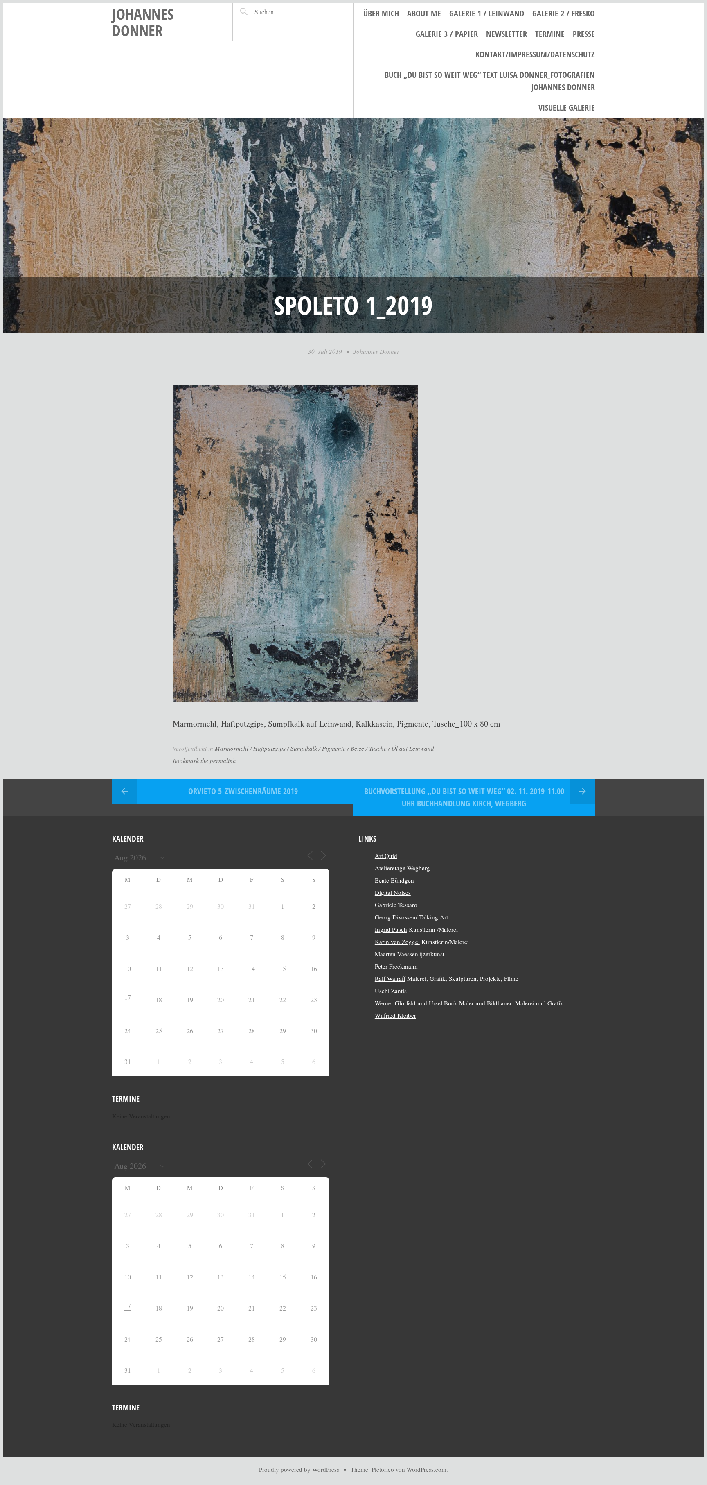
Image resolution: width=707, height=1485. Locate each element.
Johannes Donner (142, 22)
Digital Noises (393, 892)
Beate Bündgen (394, 880)
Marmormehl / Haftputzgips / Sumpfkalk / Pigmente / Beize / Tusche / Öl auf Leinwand (324, 748)
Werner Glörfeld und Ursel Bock (416, 1003)
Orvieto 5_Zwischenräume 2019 (243, 791)
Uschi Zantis (391, 991)
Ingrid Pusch (391, 929)
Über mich (381, 13)
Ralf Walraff (390, 978)
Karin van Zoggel (397, 941)
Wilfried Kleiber (395, 1015)
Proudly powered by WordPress (299, 1469)
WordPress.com (426, 1469)
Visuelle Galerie (566, 107)
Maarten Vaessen (396, 954)
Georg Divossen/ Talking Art (411, 917)
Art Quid (386, 855)
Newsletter (506, 33)
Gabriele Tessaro (396, 905)
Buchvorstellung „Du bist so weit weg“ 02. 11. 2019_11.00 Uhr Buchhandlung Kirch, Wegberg (464, 797)
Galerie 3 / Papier (447, 33)
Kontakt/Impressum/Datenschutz (535, 54)
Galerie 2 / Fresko (563, 13)
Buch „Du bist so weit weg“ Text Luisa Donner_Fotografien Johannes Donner (490, 81)
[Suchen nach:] (286, 11)
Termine (550, 33)
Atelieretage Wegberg (402, 868)
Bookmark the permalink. (205, 760)
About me (424, 13)
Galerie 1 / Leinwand (486, 13)
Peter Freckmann (396, 966)
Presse (584, 33)
